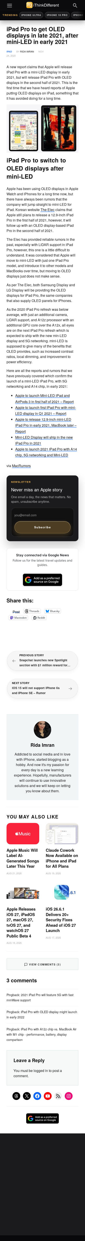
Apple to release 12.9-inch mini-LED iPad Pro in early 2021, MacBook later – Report (45, 425)
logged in (41, 1070)
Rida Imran (27, 51)
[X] (27, 1096)
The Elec (47, 209)
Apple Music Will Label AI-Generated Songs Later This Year (23, 858)
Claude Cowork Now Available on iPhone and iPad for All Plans (62, 858)
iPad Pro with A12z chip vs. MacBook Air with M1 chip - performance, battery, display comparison (41, 1034)
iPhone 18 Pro (57, 15)
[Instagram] (69, 1096)
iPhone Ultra (31, 15)
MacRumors (21, 465)
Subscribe (42, 527)
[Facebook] (37, 1096)
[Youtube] (48, 1096)
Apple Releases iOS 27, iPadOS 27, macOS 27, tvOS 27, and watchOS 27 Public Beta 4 (21, 922)
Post (16, 611)
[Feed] (58, 1096)
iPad (9, 51)
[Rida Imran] (42, 729)
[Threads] (16, 1096)
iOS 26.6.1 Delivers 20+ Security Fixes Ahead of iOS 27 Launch (61, 919)
